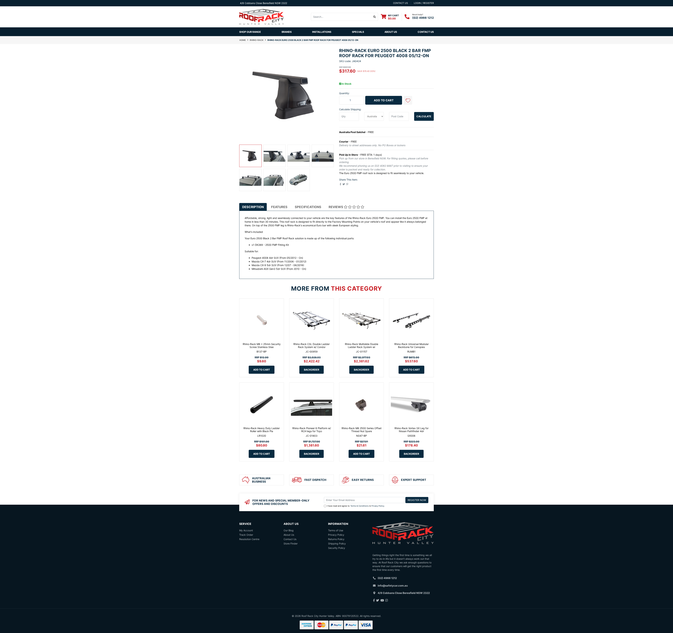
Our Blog (289, 530)
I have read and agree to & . (356, 506)
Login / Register (424, 3)
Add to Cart (384, 100)
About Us (391, 31)
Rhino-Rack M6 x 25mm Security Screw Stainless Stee (262, 345)
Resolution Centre (249, 539)
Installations (321, 31)
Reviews (336, 207)
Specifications (308, 207)
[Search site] (374, 17)
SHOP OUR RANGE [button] (250, 31)
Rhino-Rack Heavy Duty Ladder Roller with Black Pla (261, 430)
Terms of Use (335, 530)
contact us (400, 3)
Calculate (423, 116)
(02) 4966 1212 (423, 17)
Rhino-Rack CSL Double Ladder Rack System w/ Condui (311, 345)
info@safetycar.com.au (393, 585)
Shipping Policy (337, 543)
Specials (358, 31)
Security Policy (336, 547)
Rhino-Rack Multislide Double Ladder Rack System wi (361, 345)
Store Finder (291, 543)
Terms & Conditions (359, 506)
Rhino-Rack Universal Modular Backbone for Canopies (411, 345)
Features (279, 207)
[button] (407, 100)
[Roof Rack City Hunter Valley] (261, 16)
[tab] (253, 207)
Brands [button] (287, 31)
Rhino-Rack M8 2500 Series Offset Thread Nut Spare (362, 430)
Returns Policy (336, 539)
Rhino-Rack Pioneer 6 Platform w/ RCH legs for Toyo (311, 430)
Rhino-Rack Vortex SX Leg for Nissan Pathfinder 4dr (412, 430)
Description (253, 207)
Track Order (246, 534)
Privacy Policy (377, 506)
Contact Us (426, 31)
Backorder (311, 369)
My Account (246, 530)
